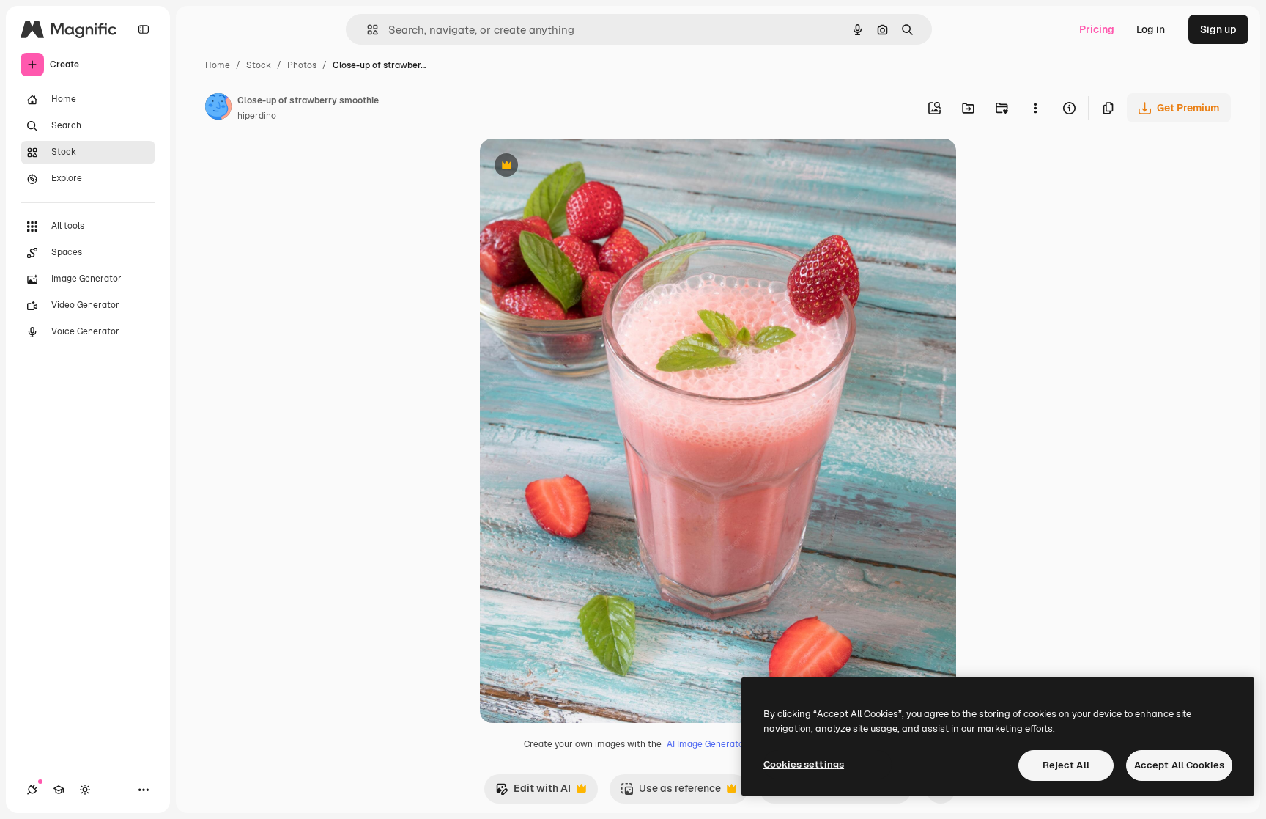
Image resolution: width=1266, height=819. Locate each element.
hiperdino (256, 116)
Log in (1150, 29)
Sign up (1218, 29)
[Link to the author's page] (218, 108)
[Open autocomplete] (367, 29)
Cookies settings (803, 764)
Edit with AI (533, 792)
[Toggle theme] (85, 789)
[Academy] (58, 789)
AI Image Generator (707, 744)
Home (217, 65)
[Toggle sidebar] (143, 29)
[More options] (1035, 107)
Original (573, 167)
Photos (301, 65)
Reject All (1066, 765)
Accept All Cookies (1179, 765)
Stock (258, 65)
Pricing (1096, 29)
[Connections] (32, 789)
